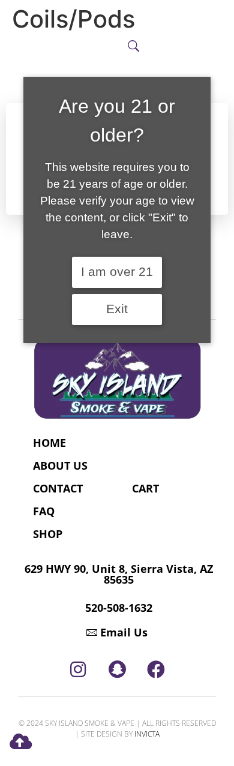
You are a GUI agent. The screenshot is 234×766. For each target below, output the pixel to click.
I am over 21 (117, 272)
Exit (117, 309)
